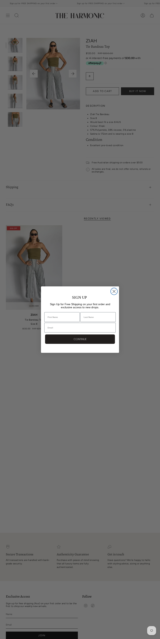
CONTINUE (80, 339)
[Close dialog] (114, 291)
